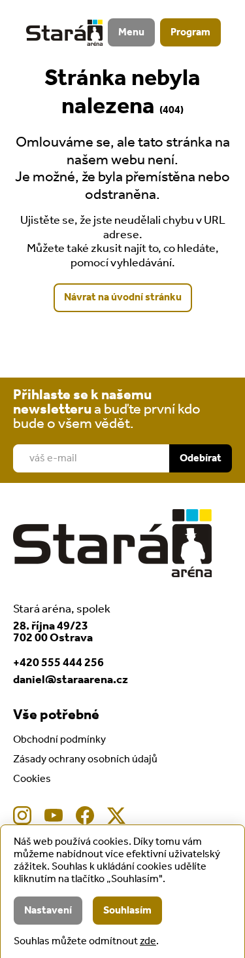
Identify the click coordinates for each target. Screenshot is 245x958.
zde (148, 941)
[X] (116, 815)
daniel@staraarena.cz (70, 680)
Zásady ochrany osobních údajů (85, 759)
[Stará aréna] (64, 33)
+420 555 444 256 (58, 663)
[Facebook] (85, 815)
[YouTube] (53, 815)
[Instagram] (22, 815)
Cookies (32, 779)
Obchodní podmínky (59, 740)
